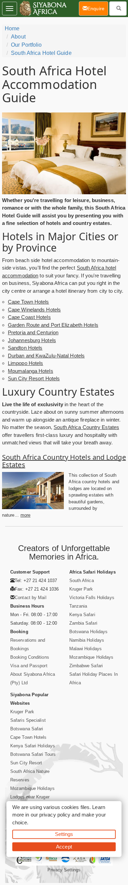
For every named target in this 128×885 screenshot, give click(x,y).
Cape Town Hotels (28, 302)
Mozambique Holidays (91, 657)
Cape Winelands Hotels (34, 309)
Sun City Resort (26, 762)
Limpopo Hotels (25, 363)
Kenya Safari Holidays (32, 745)
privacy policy (54, 815)
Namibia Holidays (86, 640)
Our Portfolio (26, 45)
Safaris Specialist (28, 720)
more (25, 515)
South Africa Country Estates (86, 427)
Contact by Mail (30, 597)
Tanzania (78, 606)
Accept (64, 846)
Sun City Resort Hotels (34, 378)
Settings (64, 834)
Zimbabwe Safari (86, 665)
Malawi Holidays (85, 648)
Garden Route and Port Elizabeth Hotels (53, 325)
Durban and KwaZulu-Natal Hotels (46, 355)
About (18, 37)
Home (12, 28)
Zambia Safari (83, 623)
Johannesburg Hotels (32, 340)
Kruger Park (81, 589)
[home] (42, 8)
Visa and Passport (28, 665)
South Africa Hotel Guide (41, 53)
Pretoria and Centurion (33, 332)
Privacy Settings (64, 869)
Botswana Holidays (88, 631)
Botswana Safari (26, 728)
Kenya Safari (82, 614)
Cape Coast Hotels (29, 317)
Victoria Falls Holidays (91, 597)
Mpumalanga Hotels (30, 371)
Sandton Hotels (25, 348)
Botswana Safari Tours (33, 754)
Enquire (97, 8)
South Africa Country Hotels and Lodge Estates (64, 461)
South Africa (81, 580)
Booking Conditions (29, 657)
